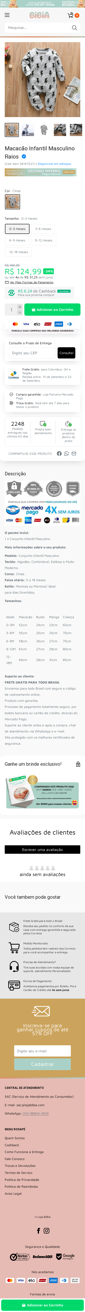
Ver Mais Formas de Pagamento (31, 282)
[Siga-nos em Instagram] (46, 1231)
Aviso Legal (13, 1193)
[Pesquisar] (74, 27)
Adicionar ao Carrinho (55, 309)
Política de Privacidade (22, 1180)
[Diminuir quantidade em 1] (19, 312)
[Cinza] (12, 201)
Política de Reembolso (21, 1186)
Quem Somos (15, 1138)
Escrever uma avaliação (42, 849)
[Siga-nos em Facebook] (38, 1231)
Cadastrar (42, 1064)
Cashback (12, 1145)
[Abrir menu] (7, 15)
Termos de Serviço (18, 1173)
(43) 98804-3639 (36, 1113)
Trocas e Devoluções (20, 1166)
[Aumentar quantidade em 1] (19, 306)
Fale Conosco (15, 1159)
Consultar (67, 353)
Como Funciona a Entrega (24, 1152)
